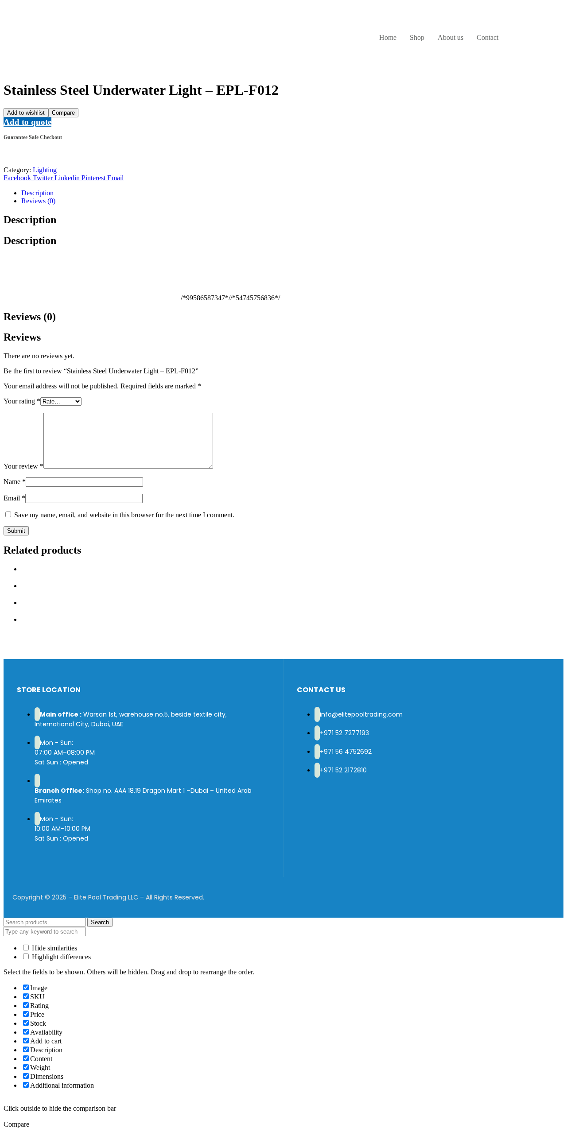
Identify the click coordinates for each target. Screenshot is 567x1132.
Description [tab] (30, 219)
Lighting (45, 170)
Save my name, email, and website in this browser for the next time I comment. (124, 515)
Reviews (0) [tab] (30, 316)
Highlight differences (60, 957)
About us (450, 37)
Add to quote (27, 122)
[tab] (292, 193)
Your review (23, 466)
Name (15, 481)
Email (14, 498)
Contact (487, 37)
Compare (63, 112)
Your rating (22, 401)
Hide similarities (53, 948)
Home (387, 37)
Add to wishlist (26, 112)
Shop (417, 37)
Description (37, 193)
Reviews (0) (38, 201)
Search (100, 922)
